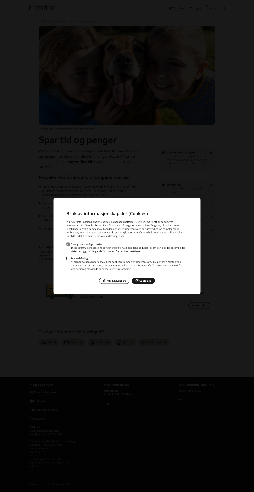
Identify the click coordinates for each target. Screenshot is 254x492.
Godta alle (145, 280)
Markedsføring (79, 258)
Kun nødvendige (116, 280)
